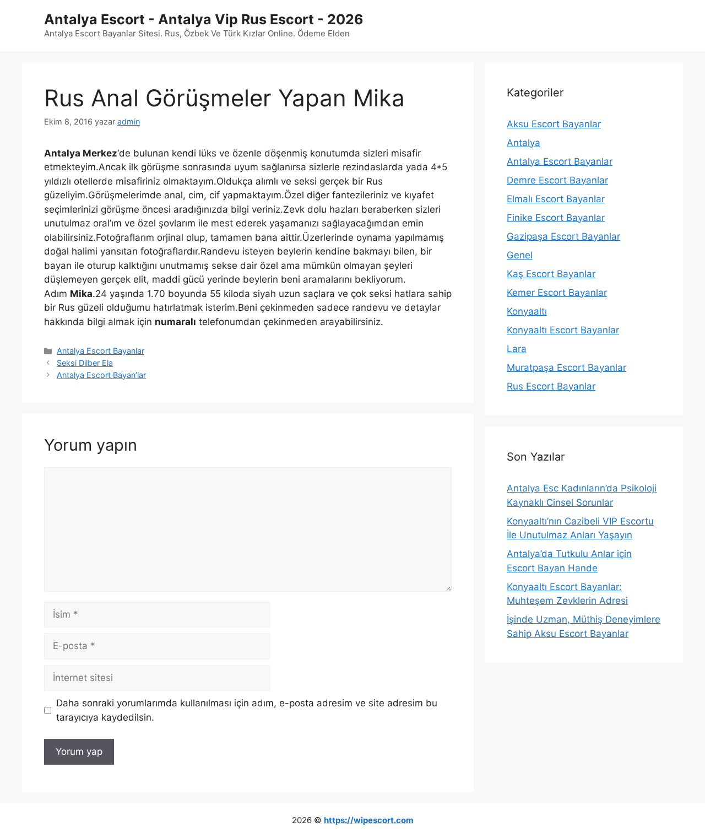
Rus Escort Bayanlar (551, 386)
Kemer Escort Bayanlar (557, 292)
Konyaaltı (527, 311)
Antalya (523, 142)
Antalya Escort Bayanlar (100, 350)
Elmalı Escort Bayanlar (556, 198)
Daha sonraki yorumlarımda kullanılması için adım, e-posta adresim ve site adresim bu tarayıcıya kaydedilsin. (246, 710)
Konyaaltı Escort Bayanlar (563, 330)
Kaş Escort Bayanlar (551, 273)
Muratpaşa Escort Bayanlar (566, 367)
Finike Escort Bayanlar (556, 217)
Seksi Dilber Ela (85, 362)
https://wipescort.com (369, 820)
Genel (520, 255)
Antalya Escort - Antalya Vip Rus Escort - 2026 (204, 19)
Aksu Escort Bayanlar (554, 123)
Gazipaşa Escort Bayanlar (563, 236)
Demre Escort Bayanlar (557, 180)
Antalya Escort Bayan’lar (101, 375)
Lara (517, 348)
